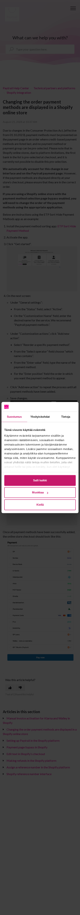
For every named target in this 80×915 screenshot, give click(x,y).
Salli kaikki (40, 480)
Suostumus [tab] (14, 416)
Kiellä (40, 504)
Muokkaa (38, 492)
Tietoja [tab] (65, 416)
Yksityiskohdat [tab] (40, 416)
